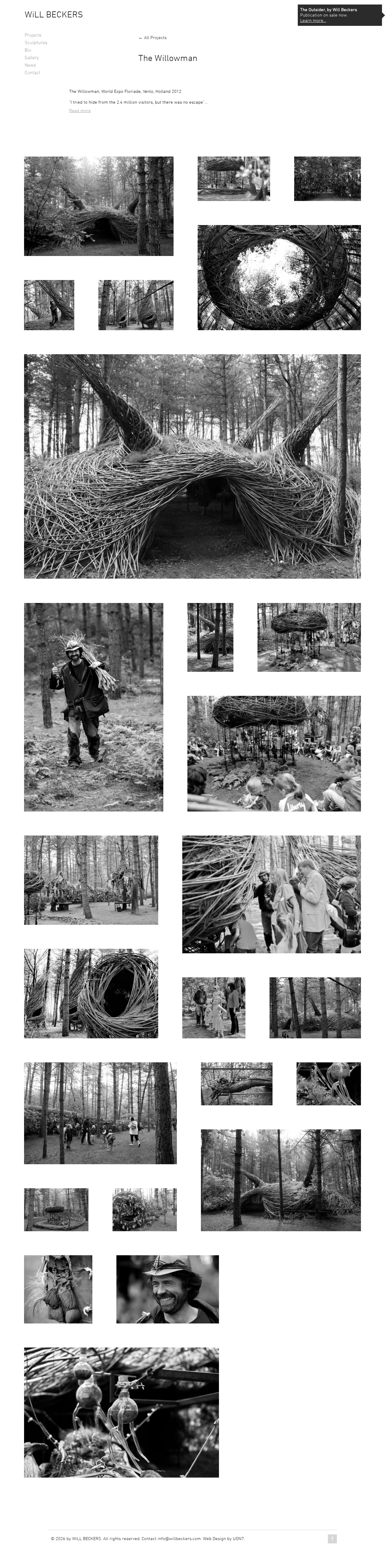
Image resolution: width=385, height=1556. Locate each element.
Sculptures (36, 43)
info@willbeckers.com (179, 1539)
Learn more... (313, 20)
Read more (80, 111)
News (30, 65)
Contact (32, 73)
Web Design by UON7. (224, 1539)
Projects (33, 35)
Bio (28, 50)
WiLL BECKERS (54, 15)
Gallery (32, 58)
